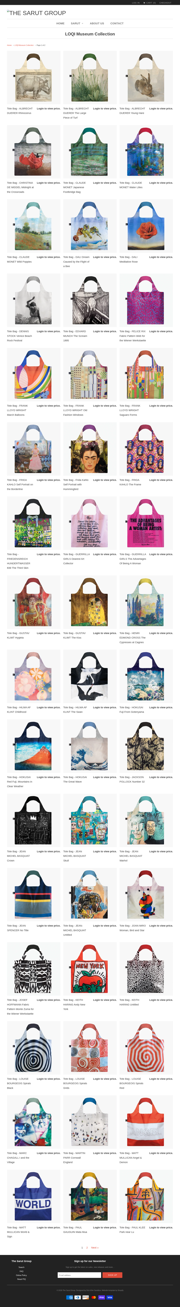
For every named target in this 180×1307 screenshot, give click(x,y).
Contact (117, 23)
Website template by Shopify (112, 1290)
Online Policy (21, 1275)
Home (60, 23)
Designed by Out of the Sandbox (88, 1290)
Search (21, 1267)
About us (97, 23)
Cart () (151, 3)
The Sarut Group (69, 1290)
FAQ (21, 1271)
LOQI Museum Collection (90, 34)
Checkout (165, 3)
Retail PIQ (21, 1279)
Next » (95, 1247)
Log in (136, 3)
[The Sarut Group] (63, 13)
